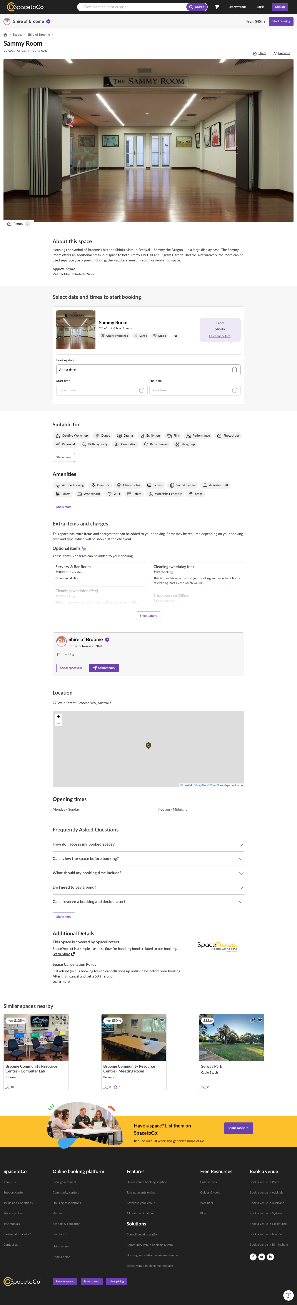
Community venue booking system (150, 1245)
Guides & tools (210, 1192)
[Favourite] (64, 1020)
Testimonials (11, 1223)
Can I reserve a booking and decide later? (89, 902)
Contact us (10, 1244)
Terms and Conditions (18, 1203)
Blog (203, 1213)
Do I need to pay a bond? (74, 887)
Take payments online (141, 1192)
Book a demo (61, 1256)
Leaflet (187, 785)
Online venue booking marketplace (150, 1265)
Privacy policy (12, 1213)
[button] (148, 140)
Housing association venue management (154, 1255)
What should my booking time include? (87, 873)
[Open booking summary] (217, 7)
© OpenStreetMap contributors (225, 785)
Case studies (208, 1182)
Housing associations (67, 1203)
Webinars (206, 1203)
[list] (25, 1213)
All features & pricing (140, 1213)
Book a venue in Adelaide (266, 1192)
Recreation (60, 1234)
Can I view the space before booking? (86, 859)
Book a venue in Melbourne (268, 1223)
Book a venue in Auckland (267, 1203)
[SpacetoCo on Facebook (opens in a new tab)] (253, 1256)
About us (9, 1182)
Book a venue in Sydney (266, 1213)
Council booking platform (143, 1234)
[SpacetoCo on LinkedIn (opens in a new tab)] (270, 1256)
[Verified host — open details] (48, 21)
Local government (64, 1182)
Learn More (61, 954)
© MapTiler (200, 785)
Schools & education (66, 1223)
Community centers (66, 1192)
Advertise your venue (141, 1203)
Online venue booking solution (147, 1182)
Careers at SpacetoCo (17, 1234)
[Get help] (288, 1295)
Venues (57, 1213)
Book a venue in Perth (264, 1182)
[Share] (57, 1020)
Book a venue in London (266, 1234)
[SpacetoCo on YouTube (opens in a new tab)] (261, 1256)
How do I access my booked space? (83, 844)
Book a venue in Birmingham (269, 1244)
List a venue (60, 1246)
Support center (13, 1192)
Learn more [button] (61, 981)
